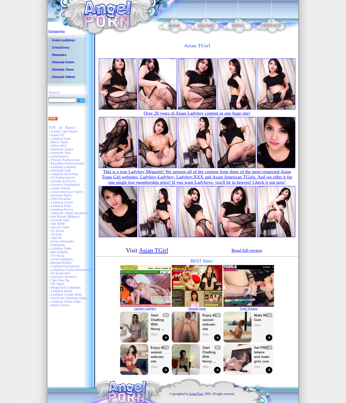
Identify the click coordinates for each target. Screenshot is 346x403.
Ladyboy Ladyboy (63, 167)
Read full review (247, 250)
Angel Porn (196, 394)
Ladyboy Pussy (62, 209)
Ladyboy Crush (62, 202)
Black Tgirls (59, 142)
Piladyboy (58, 245)
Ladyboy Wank (61, 291)
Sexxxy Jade (60, 227)
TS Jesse (57, 231)
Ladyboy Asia (61, 138)
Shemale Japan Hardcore (69, 213)
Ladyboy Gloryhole (64, 174)
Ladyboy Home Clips (66, 302)
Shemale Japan (62, 149)
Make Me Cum (261, 317)
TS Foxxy (57, 255)
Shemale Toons (63, 69)
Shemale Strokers (64, 277)
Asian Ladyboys (63, 40)
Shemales (59, 55)
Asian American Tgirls (67, 192)
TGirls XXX (58, 146)
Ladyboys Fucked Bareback (71, 270)
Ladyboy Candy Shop (66, 294)
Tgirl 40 (56, 238)
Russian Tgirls (61, 195)
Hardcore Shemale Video (69, 298)
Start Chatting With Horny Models (158, 322)
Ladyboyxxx (60, 156)
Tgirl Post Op (60, 280)
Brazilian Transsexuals (67, 163)
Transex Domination (65, 185)
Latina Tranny (60, 188)
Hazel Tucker (60, 305)
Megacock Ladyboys (66, 287)
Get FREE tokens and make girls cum (261, 354)
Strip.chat (156, 334)
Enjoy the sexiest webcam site (158, 354)
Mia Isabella (59, 252)
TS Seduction (60, 273)
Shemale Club (61, 170)
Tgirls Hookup (249, 308)
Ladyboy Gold (61, 206)
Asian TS (57, 135)
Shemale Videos (63, 77)
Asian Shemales (62, 241)
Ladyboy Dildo (61, 248)
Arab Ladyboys (62, 259)
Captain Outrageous (65, 266)
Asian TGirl (153, 250)
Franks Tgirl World (64, 131)
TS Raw (56, 234)
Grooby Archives (63, 181)
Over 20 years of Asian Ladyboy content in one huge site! (197, 113)
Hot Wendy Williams (65, 216)
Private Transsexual (65, 160)
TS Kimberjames (63, 177)
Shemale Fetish (63, 62)
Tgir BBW (58, 224)
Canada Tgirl (60, 220)
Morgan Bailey (61, 263)
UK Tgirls (57, 284)
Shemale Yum (61, 153)
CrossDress (61, 47)
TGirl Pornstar (61, 199)
